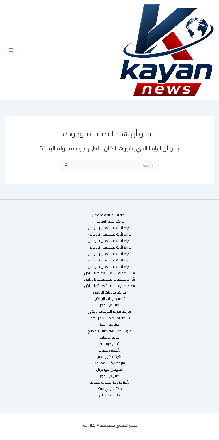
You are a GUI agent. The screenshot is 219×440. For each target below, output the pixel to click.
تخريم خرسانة (109, 337)
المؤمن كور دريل (109, 369)
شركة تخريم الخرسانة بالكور (109, 311)
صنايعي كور (109, 305)
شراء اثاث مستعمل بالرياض (109, 228)
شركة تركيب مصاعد (109, 363)
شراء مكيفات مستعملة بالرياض (109, 273)
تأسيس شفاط (109, 350)
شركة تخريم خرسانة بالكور (109, 318)
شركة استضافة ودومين (110, 215)
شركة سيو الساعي (109, 221)
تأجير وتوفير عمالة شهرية (110, 382)
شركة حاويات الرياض (109, 292)
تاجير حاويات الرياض (109, 298)
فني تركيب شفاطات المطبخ (109, 331)
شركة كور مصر (109, 356)
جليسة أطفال (109, 395)
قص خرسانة (109, 344)
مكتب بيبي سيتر (109, 388)
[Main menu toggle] (11, 50)
